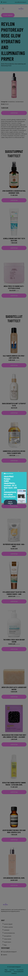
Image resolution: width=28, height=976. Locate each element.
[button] (10, 503)
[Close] (2, 473)
